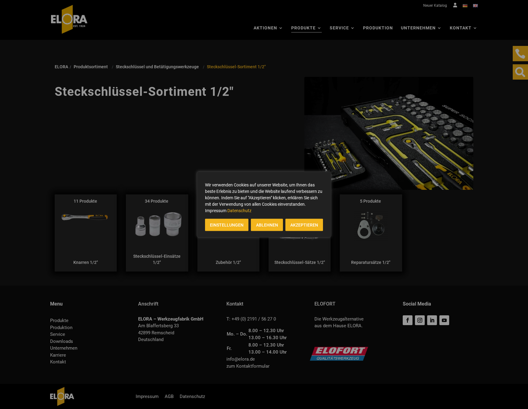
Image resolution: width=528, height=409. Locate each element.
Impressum (215, 210)
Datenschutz (239, 210)
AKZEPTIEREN (304, 225)
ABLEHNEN (267, 225)
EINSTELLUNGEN (227, 225)
